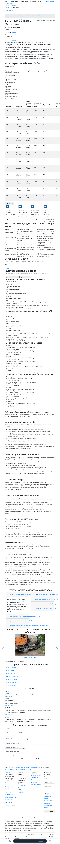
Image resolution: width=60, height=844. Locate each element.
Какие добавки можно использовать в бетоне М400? (25, 616)
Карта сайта (8, 802)
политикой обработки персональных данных (18, 769)
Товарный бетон (36, 775)
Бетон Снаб (9, 3)
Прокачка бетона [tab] (25, 277)
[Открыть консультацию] (3, 836)
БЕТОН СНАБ (9, 773)
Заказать (14, 32)
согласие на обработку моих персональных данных (24, 767)
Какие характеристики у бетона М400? (46, 594)
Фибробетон (34, 782)
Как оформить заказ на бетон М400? (45, 608)
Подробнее (9, 268)
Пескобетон (34, 777)
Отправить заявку (30, 764)
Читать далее (9, 203)
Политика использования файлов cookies (9, 792)
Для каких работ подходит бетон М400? (21, 621)
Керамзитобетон (36, 784)
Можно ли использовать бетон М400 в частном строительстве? (28, 594)
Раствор (33, 780)
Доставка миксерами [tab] (12, 277)
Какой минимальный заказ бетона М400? (47, 599)
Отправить (50, 811)
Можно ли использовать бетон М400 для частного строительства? (29, 625)
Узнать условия (49, 1)
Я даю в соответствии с (27, 768)
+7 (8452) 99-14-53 (11, 5)
